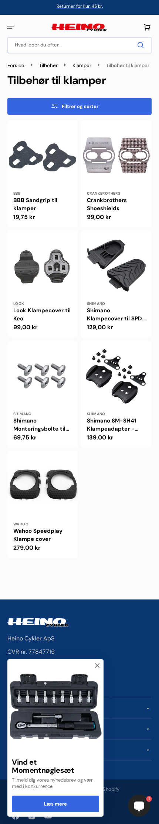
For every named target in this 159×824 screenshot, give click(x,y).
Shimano (96, 303)
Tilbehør (48, 66)
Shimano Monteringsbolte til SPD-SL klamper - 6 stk (40, 425)
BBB (16, 193)
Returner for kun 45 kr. (80, 6)
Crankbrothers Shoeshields (107, 204)
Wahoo (20, 524)
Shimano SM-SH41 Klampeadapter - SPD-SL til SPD (111, 425)
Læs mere (55, 804)
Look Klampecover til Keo (42, 315)
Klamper (81, 66)
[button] (10, 27)
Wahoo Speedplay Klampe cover (37, 535)
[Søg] (142, 45)
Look (18, 303)
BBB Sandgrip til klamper (35, 204)
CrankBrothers (103, 193)
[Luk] (97, 665)
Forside (15, 66)
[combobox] (79, 45)
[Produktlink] (42, 173)
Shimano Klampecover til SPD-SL (116, 315)
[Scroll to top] (10, 814)
